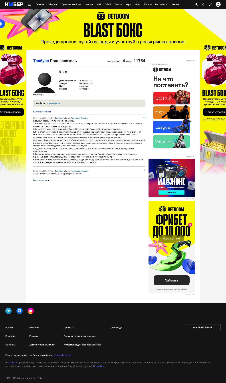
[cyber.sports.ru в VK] (20, 311)
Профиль (40, 103)
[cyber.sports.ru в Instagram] (31, 311)
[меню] (29, 4)
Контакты (10, 344)
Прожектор (69, 327)
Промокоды (116, 327)
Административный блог (42, 344)
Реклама (34, 336)
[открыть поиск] (196, 4)
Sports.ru (13, 362)
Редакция (10, 336)
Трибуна (41, 60)
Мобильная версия (202, 327)
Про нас (9, 327)
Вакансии (34, 327)
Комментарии (54, 103)
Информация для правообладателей (82, 344)
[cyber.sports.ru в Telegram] (9, 311)
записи (59, 118)
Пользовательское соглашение (79, 336)
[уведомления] (203, 4)
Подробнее (98, 366)
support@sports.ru (63, 355)
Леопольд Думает (79, 118)
